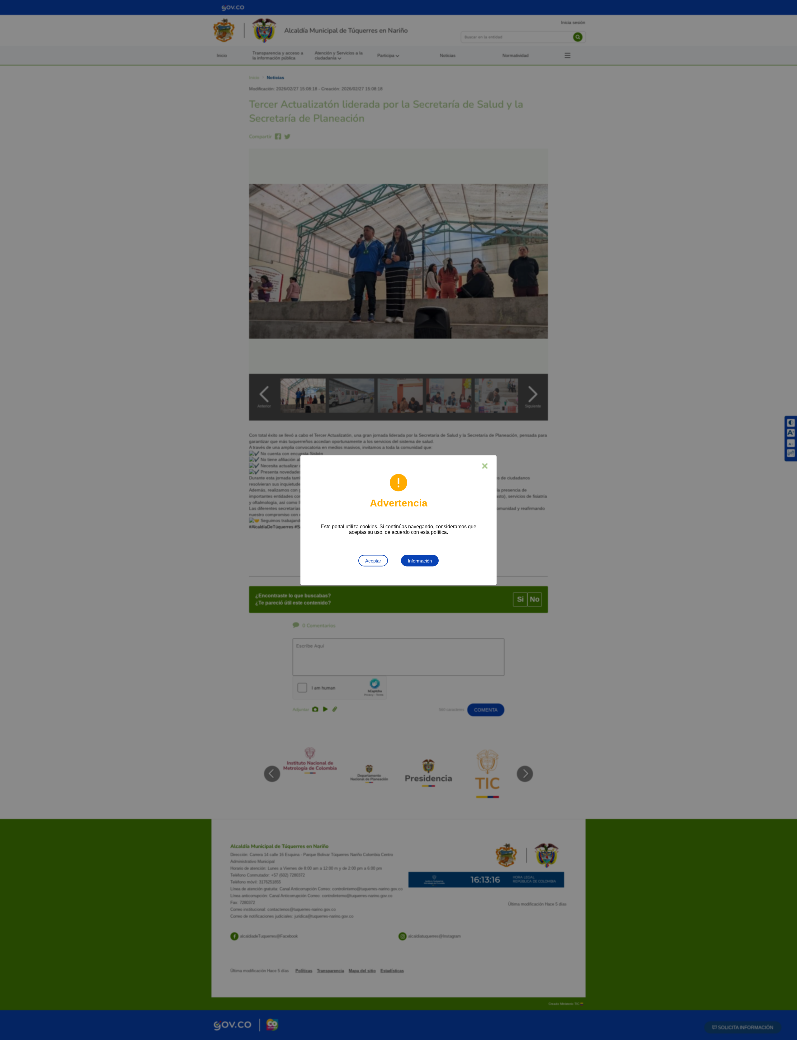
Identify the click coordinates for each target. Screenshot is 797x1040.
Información (420, 560)
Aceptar (373, 560)
